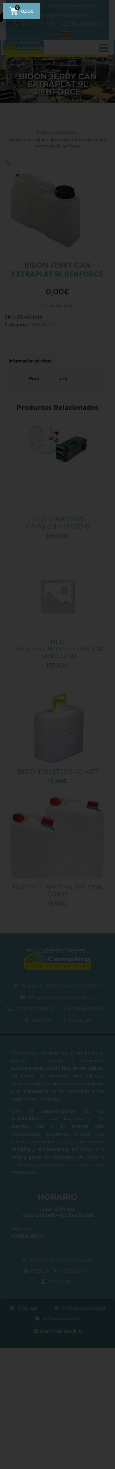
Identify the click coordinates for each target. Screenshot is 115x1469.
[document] (57, 734)
